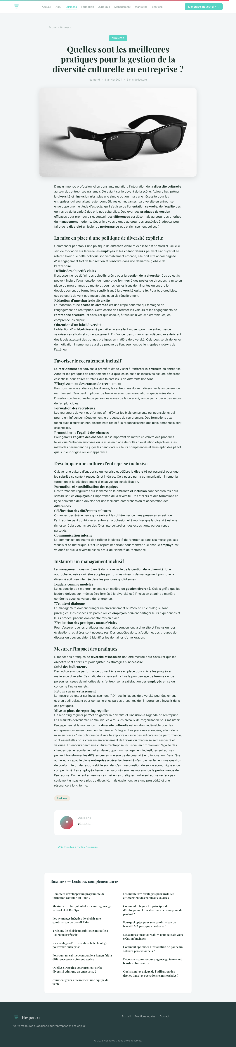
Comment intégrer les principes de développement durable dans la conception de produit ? (152, 910)
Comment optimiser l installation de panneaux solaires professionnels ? (153, 949)
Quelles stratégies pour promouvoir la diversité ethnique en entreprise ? (77, 969)
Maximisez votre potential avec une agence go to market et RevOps (82, 908)
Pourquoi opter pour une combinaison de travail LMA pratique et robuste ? (149, 924)
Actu (58, 6)
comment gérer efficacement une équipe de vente (80, 982)
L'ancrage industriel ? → (203, 6)
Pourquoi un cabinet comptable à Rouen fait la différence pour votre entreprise (82, 957)
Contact (164, 1016)
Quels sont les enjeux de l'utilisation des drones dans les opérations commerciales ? (150, 973)
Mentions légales (145, 1016)
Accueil (46, 6)
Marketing (141, 6)
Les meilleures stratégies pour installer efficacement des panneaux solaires (148, 896)
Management (122, 6)
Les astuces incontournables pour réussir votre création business (153, 936)
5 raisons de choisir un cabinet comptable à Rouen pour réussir (80, 932)
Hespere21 (31, 1017)
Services (157, 6)
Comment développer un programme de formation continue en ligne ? (79, 896)
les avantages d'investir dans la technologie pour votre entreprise (80, 945)
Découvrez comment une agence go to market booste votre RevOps (152, 961)
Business (71, 6)
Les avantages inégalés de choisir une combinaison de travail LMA (77, 920)
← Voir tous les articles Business (76, 847)
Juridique (104, 6)
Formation (87, 6)
